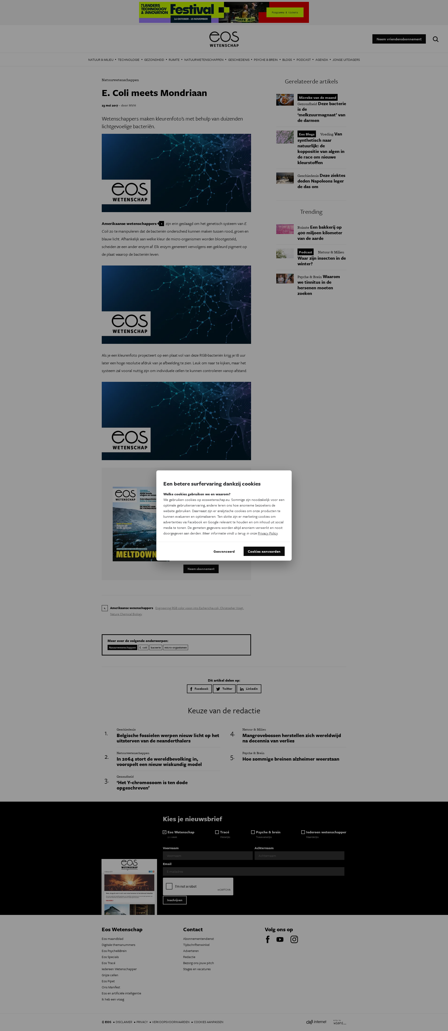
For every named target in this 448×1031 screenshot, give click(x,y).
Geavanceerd (224, 551)
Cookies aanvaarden (264, 551)
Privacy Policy (268, 533)
